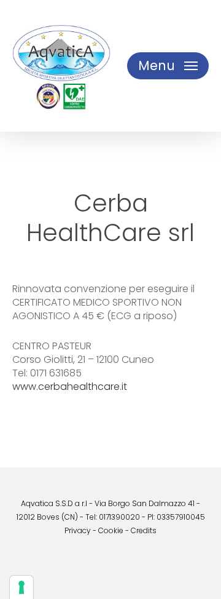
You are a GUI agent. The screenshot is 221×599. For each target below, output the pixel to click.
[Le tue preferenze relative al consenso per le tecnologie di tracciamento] (21, 587)
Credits (144, 530)
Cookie (110, 530)
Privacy (77, 530)
